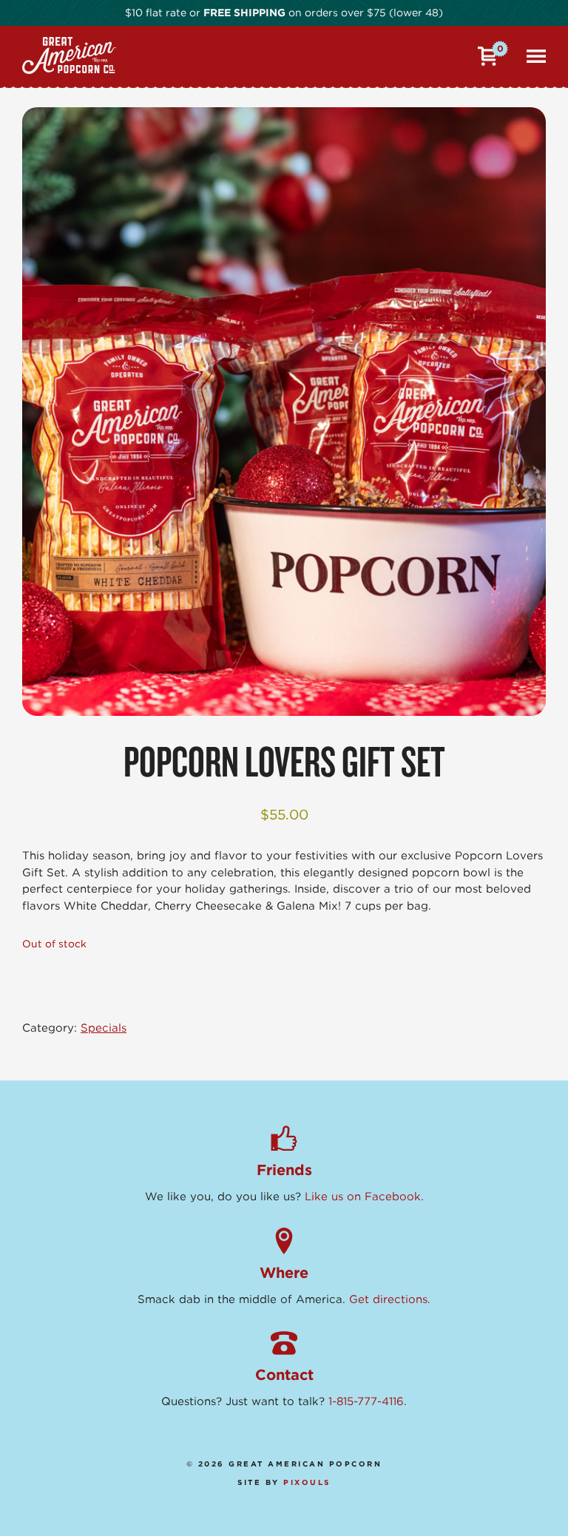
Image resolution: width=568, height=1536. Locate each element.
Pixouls (307, 1482)
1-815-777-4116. (367, 1401)
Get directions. (389, 1299)
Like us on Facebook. (364, 1196)
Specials (103, 1028)
